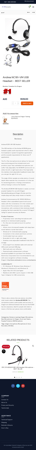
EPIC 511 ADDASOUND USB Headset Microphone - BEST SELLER (18, 368)
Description (18, 134)
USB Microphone (17, 321)
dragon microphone (11, 324)
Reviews (18, 139)
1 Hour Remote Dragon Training (20, 116)
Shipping (4, 422)
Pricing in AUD (29, 1)
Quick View (6, 123)
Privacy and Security (7, 405)
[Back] (2, 12)
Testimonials (5, 408)
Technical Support (6, 419)
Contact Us (4, 399)
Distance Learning (14, 317)
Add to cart (27, 103)
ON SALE (10, 326)
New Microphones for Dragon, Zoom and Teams (15, 319)
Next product (33, 12)
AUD (5, 99)
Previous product (28, 12)
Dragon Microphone (27, 317)
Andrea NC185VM (21, 300)
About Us (4, 402)
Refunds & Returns (7, 425)
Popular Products (6, 321)
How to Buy (4, 428)
